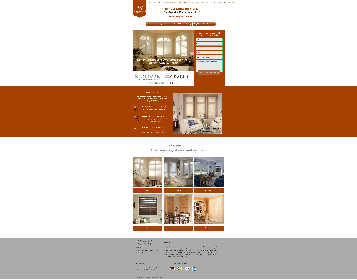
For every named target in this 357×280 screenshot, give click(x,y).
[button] (168, 24)
